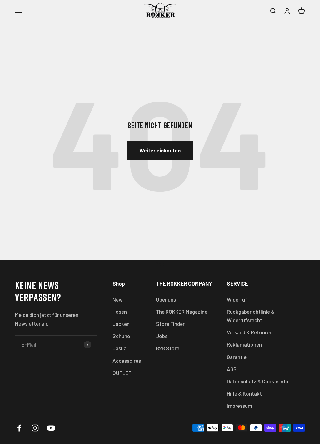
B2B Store (167, 348)
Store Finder (170, 324)
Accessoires (126, 360)
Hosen (119, 311)
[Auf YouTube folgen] (51, 428)
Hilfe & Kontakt (244, 393)
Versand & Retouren (249, 332)
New (117, 299)
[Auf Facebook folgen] (19, 428)
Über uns (166, 299)
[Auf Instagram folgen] (35, 428)
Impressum (239, 405)
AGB (232, 369)
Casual (120, 348)
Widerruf (237, 299)
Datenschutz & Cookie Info (257, 381)
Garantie (237, 357)
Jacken (121, 324)
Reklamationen (244, 344)
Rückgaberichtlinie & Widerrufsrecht (251, 315)
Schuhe (121, 336)
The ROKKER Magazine (182, 311)
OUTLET (122, 373)
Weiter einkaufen (160, 150)
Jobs (162, 336)
